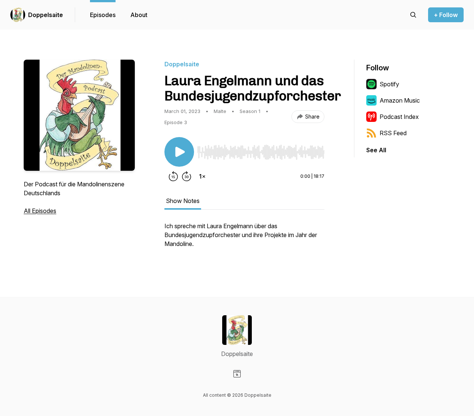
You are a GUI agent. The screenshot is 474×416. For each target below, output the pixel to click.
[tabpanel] (244, 239)
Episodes (103, 15)
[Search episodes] (413, 14)
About (138, 15)
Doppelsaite (45, 15)
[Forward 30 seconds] (186, 176)
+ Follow (446, 15)
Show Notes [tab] (183, 200)
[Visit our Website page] (237, 373)
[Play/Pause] (179, 152)
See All (376, 150)
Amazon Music (400, 100)
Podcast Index (399, 116)
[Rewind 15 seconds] (173, 176)
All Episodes (40, 210)
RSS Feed (393, 133)
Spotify (389, 84)
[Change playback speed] (202, 176)
